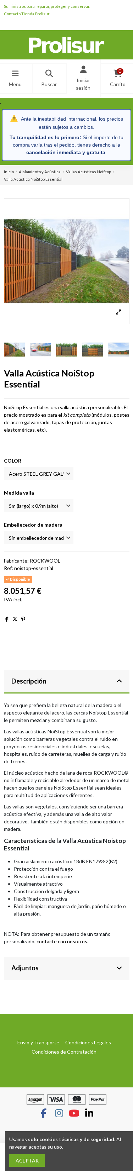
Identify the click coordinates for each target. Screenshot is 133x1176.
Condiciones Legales (88, 1042)
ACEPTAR (27, 1160)
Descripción (28, 681)
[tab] (66, 682)
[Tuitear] (14, 619)
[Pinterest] (23, 619)
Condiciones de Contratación (64, 1052)
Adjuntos (25, 968)
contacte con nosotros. (62, 941)
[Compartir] (7, 619)
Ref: (8, 568)
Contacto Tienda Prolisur (27, 13)
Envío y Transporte (38, 1042)
